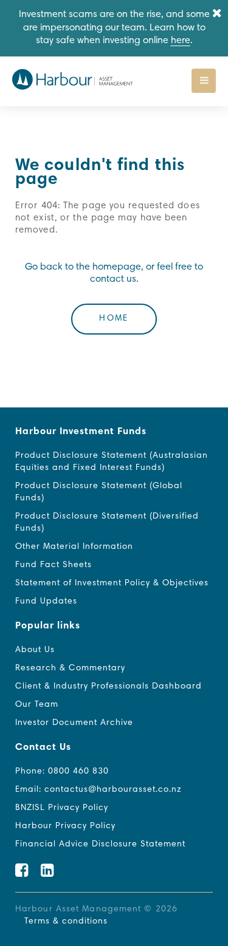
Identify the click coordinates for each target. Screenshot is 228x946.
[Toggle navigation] (204, 81)
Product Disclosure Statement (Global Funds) (98, 492)
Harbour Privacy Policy (65, 826)
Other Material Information (74, 547)
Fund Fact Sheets (53, 565)
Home (113, 319)
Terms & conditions (66, 921)
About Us (35, 650)
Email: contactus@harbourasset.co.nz (98, 790)
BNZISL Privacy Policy (61, 808)
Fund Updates (46, 601)
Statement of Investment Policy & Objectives (112, 583)
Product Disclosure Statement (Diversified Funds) (107, 522)
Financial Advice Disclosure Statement (100, 844)
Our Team (36, 705)
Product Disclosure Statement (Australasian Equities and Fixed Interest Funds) (111, 462)
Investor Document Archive (74, 723)
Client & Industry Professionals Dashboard (108, 686)
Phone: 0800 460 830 (62, 771)
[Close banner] (217, 14)
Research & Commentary (70, 668)
